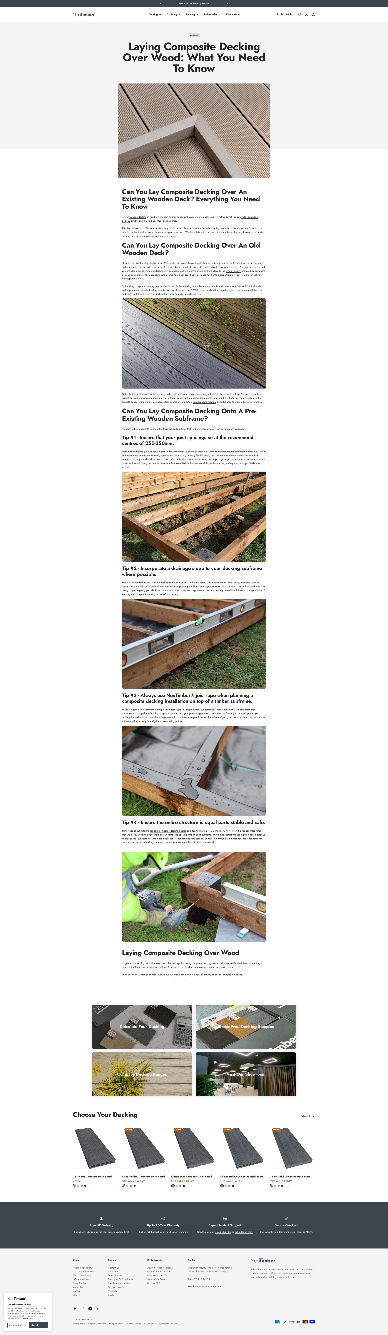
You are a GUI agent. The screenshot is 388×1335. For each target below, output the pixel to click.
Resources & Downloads (120, 1279)
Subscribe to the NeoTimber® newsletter (271, 1269)
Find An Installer (116, 1287)
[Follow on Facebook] (75, 1308)
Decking (153, 14)
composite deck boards (134, 455)
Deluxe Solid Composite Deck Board (290, 1176)
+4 (238, 1186)
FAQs (111, 1295)
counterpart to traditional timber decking (241, 263)
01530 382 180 (223, 1232)
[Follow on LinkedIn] (98, 1308)
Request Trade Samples (159, 1271)
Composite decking (174, 263)
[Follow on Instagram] (82, 1308)
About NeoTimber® (83, 1267)
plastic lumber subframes (198, 709)
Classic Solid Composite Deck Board (191, 1176)
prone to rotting (232, 394)
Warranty (112, 1291)
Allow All (34, 1325)
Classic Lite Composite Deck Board (92, 1176)
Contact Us (113, 1267)
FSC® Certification (82, 1275)
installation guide (182, 974)
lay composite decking (166, 713)
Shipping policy (116, 1323)
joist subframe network (204, 402)
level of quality (233, 271)
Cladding (172, 14)
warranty (245, 290)
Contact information (97, 1323)
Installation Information (119, 1283)
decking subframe (242, 568)
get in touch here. (244, 1232)
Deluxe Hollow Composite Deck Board (241, 1176)
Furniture (231, 14)
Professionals (284, 14)
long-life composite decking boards (168, 830)
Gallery (76, 1291)
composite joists (174, 709)
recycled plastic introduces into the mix (238, 459)
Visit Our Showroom (83, 1271)
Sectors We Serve (156, 1279)
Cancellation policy (168, 1323)
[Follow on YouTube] (90, 1308)
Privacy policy (79, 1323)
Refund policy (150, 1323)
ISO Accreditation (82, 1279)
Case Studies (79, 1283)
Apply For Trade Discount (160, 1267)
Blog (75, 1295)
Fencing (190, 14)
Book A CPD (153, 1283)
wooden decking (137, 217)
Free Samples (115, 1275)
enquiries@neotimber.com (208, 1286)
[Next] (227, 3)
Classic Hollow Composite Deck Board (143, 1176)
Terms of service (133, 1323)
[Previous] (160, 3)
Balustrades (210, 14)
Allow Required (15, 1325)
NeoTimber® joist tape (191, 695)
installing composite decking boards (143, 286)
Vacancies (78, 1287)
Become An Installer (157, 1275)
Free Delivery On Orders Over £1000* (194, 3)
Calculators (113, 1271)
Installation (194, 35)
